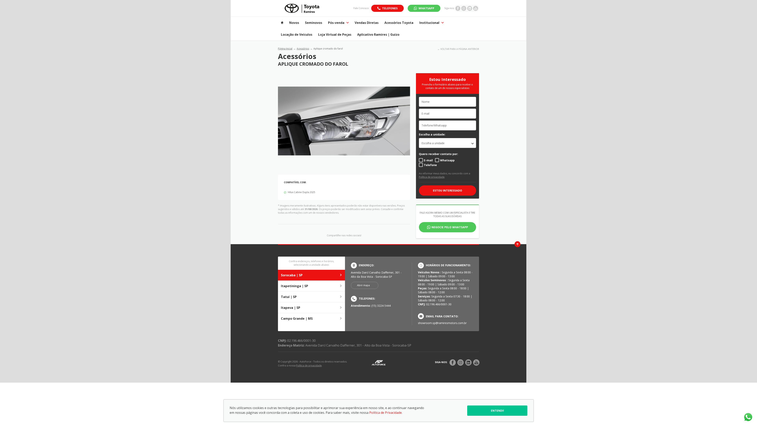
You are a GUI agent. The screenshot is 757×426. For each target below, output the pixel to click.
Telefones (390, 8)
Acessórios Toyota (398, 23)
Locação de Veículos (296, 34)
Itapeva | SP (290, 307)
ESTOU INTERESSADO (447, 190)
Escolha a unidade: (432, 134)
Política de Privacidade (385, 412)
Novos (294, 23)
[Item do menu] (282, 23)
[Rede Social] (452, 362)
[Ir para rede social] (457, 8)
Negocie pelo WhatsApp (450, 227)
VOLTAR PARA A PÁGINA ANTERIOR (459, 49)
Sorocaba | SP (292, 275)
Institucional (429, 23)
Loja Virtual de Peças (334, 34)
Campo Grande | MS (297, 318)
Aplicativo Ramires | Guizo (378, 34)
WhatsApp (426, 8)
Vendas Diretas (366, 23)
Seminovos (313, 23)
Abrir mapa (363, 285)
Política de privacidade (432, 177)
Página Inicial (285, 48)
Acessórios (303, 48)
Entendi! (497, 410)
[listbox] (447, 143)
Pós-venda (336, 23)
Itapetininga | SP (294, 286)
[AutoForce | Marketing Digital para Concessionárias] (378, 362)
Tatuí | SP (289, 297)
